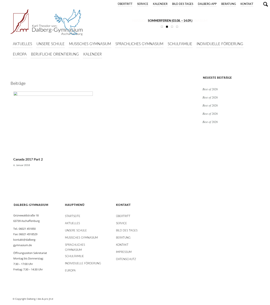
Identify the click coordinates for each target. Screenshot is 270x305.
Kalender (160, 4)
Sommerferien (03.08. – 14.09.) (170, 20)
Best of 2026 (210, 89)
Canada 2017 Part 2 (28, 159)
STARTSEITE (72, 216)
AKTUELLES (72, 223)
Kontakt (246, 4)
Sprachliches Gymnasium (75, 246)
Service (142, 4)
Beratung (228, 4)
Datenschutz (126, 259)
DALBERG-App (207, 4)
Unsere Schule (76, 230)
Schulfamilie (74, 256)
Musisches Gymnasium (81, 237)
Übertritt (125, 4)
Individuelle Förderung (83, 263)
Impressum (124, 252)
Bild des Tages (182, 4)
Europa (70, 270)
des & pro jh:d (45, 298)
